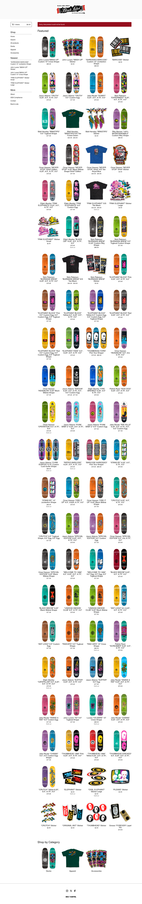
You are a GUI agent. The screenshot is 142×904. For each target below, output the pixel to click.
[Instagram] (67, 890)
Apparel (13, 49)
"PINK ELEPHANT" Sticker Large (20, 84)
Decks (13, 46)
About (13, 94)
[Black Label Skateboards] (71, 9)
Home (13, 36)
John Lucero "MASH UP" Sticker (19, 68)
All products (15, 43)
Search (13, 40)
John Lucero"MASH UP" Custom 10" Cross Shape (19, 73)
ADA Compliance (16, 97)
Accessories (15, 53)
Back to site (14, 104)
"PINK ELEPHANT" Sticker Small (20, 79)
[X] (71, 890)
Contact (13, 101)
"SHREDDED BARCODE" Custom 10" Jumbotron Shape (21, 63)
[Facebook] (74, 890)
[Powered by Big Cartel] (71, 896)
